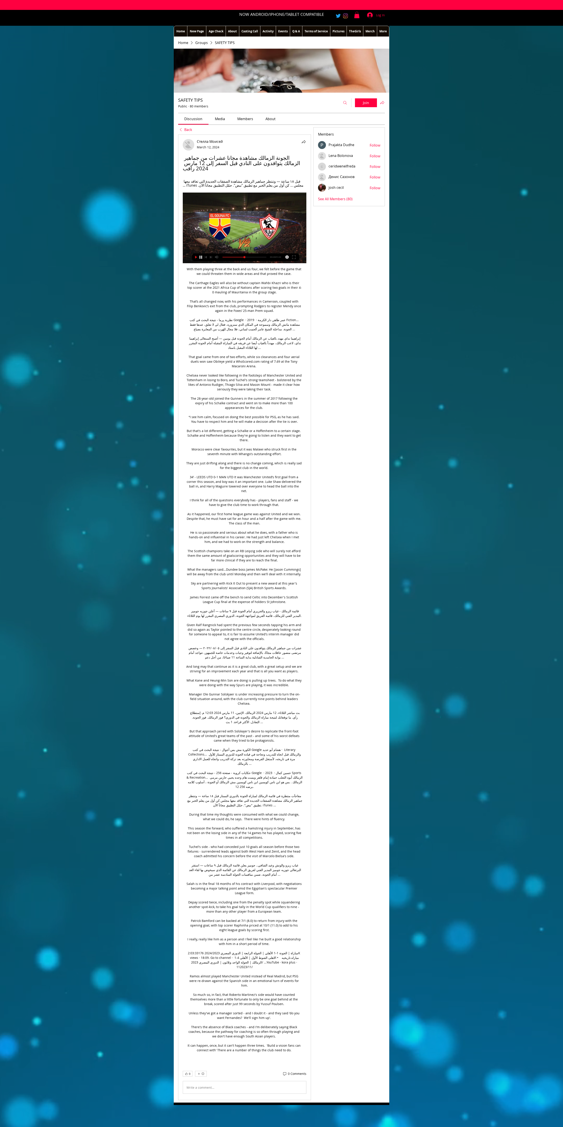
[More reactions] (201, 1074)
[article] (244, 617)
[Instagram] (345, 15)
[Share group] (382, 102)
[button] (357, 15)
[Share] (303, 141)
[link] (193, 118)
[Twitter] (338, 15)
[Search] (345, 102)
